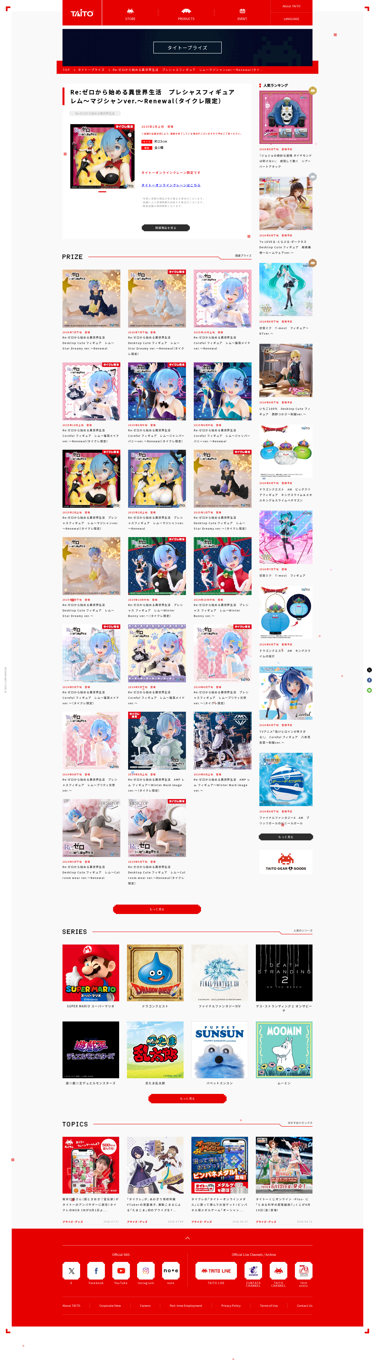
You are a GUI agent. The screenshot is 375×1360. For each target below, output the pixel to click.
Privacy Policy (231, 1305)
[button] (102, 191)
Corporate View (110, 1305)
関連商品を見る (165, 228)
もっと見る (157, 909)
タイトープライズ (91, 70)
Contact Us (304, 1305)
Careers (145, 1305)
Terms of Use (269, 1305)
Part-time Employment (186, 1305)
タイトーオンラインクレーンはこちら (171, 185)
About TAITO (291, 6)
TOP (66, 70)
